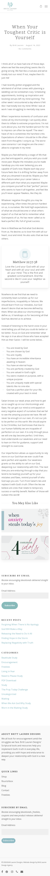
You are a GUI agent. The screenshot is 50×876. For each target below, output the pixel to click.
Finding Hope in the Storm (14, 638)
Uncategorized (8, 694)
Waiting (5, 698)
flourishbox (7, 781)
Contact (5, 790)
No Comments (25, 49)
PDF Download (8, 680)
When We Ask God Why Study (16, 703)
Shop (4, 776)
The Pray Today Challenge (14, 689)
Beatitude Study (9, 657)
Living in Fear (8, 671)
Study (4, 685)
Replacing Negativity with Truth (17, 642)
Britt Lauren (18, 45)
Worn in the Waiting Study (14, 707)
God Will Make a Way (11, 629)
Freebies (5, 666)
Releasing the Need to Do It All (16, 633)
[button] (46, 6)
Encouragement (9, 662)
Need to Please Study (12, 675)
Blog (3, 785)
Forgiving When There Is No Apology (20, 624)
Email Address (8, 590)
